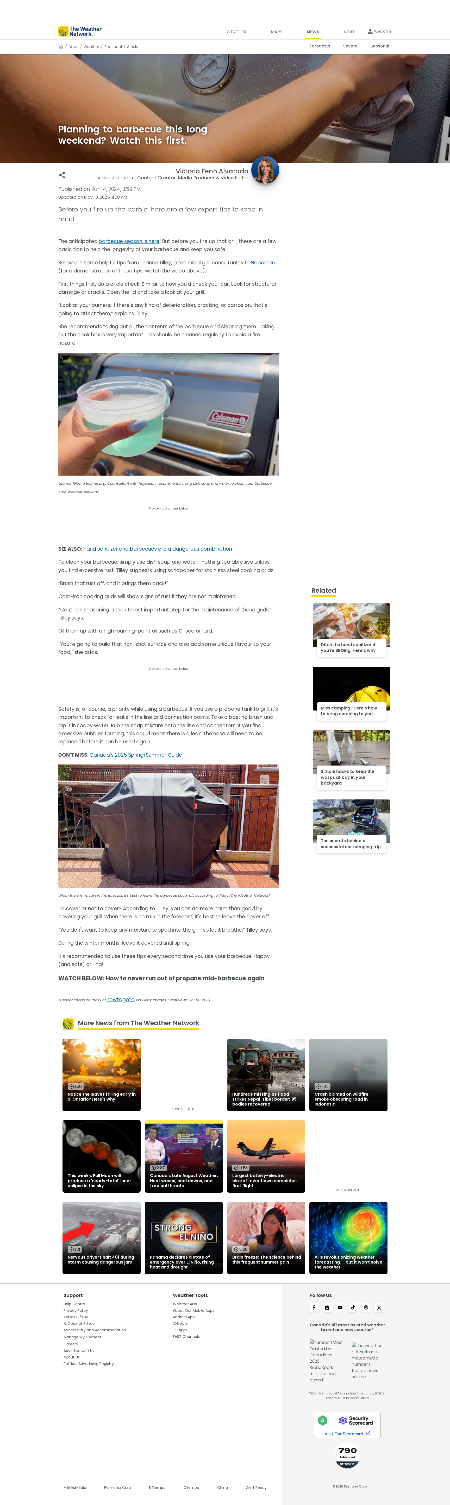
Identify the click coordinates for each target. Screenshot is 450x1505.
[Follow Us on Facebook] (314, 1308)
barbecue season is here (129, 241)
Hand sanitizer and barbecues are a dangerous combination (157, 549)
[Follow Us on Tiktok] (353, 1308)
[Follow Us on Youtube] (340, 1308)
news (73, 46)
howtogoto (121, 999)
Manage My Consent (82, 1337)
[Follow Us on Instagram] (327, 1308)
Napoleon (263, 262)
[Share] (62, 175)
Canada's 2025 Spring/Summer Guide (136, 754)
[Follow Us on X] (379, 1308)
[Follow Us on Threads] (366, 1308)
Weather (91, 46)
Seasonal (113, 46)
